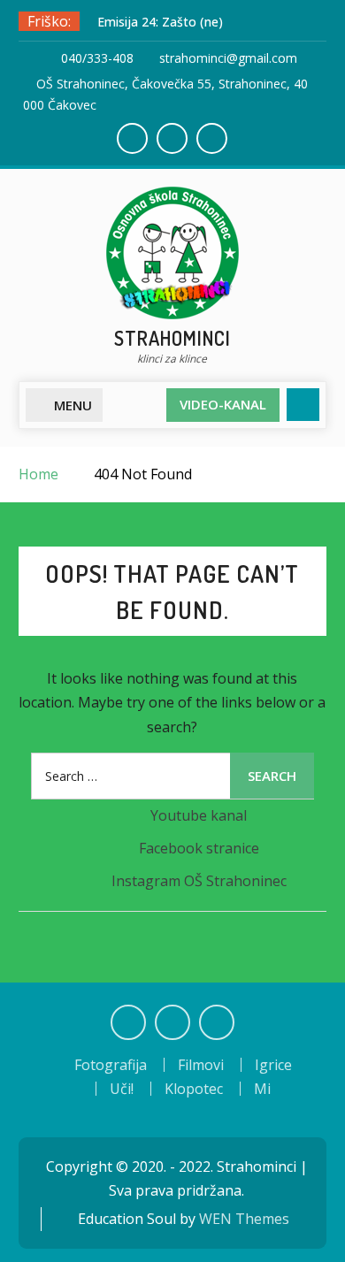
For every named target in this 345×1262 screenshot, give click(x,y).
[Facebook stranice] (172, 1022)
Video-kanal (223, 404)
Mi (262, 1089)
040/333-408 (97, 58)
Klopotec (194, 1089)
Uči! (122, 1089)
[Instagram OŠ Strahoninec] (216, 1022)
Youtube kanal (198, 815)
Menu (73, 405)
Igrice (273, 1065)
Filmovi (201, 1065)
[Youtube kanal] (128, 1022)
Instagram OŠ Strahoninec (199, 881)
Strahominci (172, 337)
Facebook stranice (199, 848)
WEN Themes (244, 1218)
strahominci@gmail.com (228, 58)
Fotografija (110, 1065)
